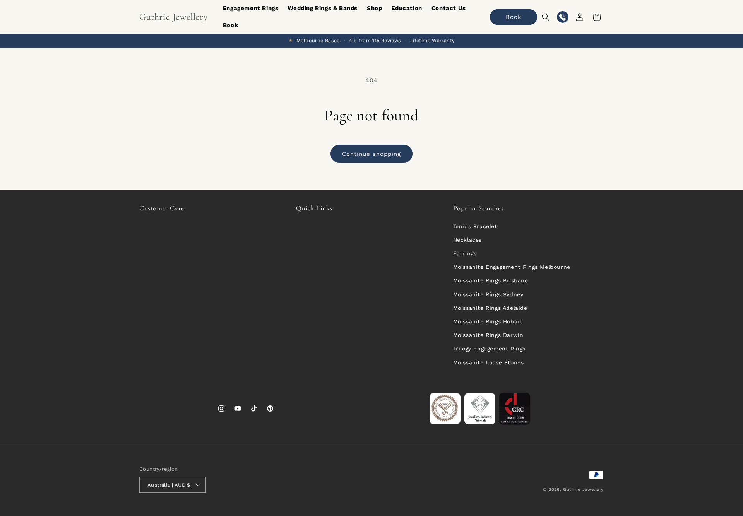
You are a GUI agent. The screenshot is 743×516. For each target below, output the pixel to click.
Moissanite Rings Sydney (488, 294)
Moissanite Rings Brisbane (490, 280)
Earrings (465, 253)
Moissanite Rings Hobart (488, 321)
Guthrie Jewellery (583, 489)
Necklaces (467, 240)
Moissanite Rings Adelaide (490, 308)
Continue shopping (371, 153)
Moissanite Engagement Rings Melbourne (511, 267)
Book (514, 17)
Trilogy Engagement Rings (489, 348)
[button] (545, 17)
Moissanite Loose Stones (488, 362)
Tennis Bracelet (475, 226)
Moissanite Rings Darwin (488, 335)
